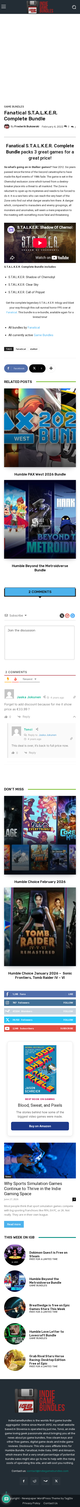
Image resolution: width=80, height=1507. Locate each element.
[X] (56, 1481)
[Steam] (45, 1481)
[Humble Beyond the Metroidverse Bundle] (40, 519)
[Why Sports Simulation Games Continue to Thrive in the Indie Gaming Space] (40, 1160)
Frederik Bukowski (26, 126)
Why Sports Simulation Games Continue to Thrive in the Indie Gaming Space (33, 1188)
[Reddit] (35, 1481)
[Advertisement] (40, 58)
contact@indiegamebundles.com (48, 1470)
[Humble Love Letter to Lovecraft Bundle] (15, 1334)
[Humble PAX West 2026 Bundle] (40, 427)
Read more (14, 1224)
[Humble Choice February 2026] (40, 835)
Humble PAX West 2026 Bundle (40, 474)
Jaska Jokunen (47, 734)
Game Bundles (14, 106)
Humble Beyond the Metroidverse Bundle (40, 568)
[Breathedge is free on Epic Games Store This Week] (15, 1307)
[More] (51, 368)
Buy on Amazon (40, 1126)
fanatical (21, 348)
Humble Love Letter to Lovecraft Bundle (46, 1333)
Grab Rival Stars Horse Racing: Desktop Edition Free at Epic (47, 1359)
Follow (68, 1002)
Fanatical (11, 312)
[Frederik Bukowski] (7, 126)
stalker (34, 348)
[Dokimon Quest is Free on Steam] (15, 1254)
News (8, 1176)
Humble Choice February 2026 (40, 882)
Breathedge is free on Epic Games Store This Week (49, 1307)
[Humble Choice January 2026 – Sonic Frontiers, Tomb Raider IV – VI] (40, 926)
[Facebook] (24, 1481)
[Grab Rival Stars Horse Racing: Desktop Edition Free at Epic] (15, 1360)
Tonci (28, 729)
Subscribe (66, 1028)
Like (70, 994)
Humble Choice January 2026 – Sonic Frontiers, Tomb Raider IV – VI (40, 975)
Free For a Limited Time (43, 1259)
